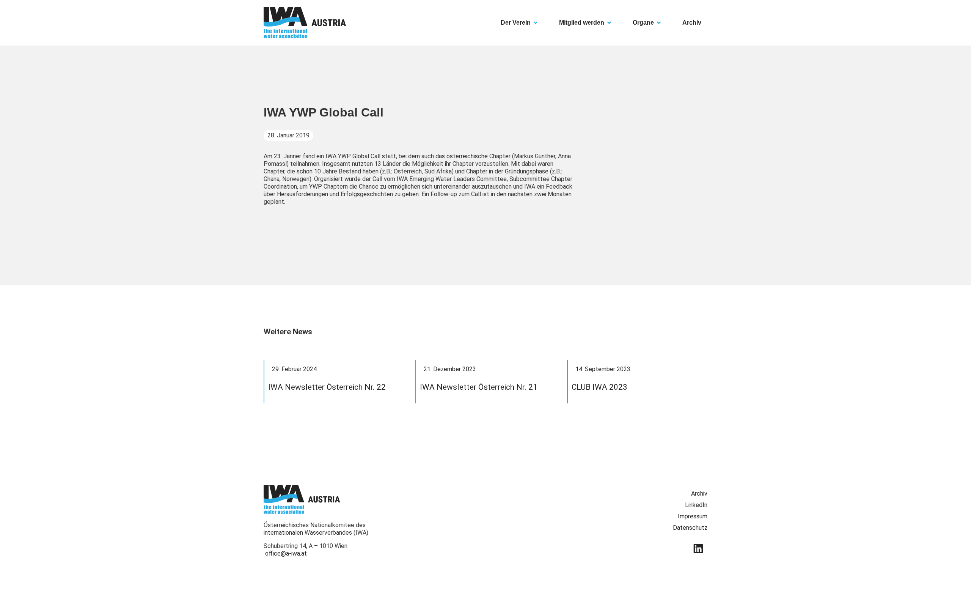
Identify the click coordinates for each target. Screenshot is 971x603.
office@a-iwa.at (286, 553)
